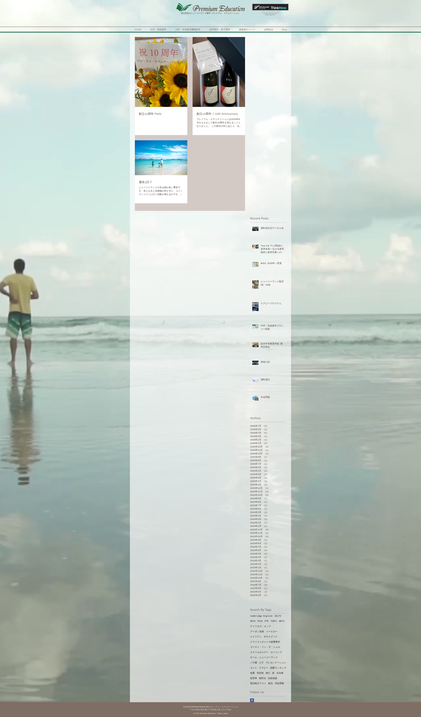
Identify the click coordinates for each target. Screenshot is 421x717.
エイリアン (256, 636)
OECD (252, 621)
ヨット (253, 668)
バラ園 (253, 662)
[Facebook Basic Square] (252, 700)
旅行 (268, 673)
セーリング (276, 652)
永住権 (279, 673)
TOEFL (274, 621)
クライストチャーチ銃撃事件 (265, 642)
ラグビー (263, 668)
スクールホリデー (259, 652)
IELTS (277, 616)
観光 (270, 683)
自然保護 (272, 678)
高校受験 (279, 683)
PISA (260, 621)
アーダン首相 (257, 631)
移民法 (262, 678)
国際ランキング (278, 668)
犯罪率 (253, 678)
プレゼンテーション (276, 662)
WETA (281, 621)
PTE (267, 621)
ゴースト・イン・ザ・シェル (265, 647)
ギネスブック (270, 636)
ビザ (261, 662)
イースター (271, 631)
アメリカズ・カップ (260, 626)
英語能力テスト (258, 683)
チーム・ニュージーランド (264, 657)
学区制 (260, 673)
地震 (252, 673)
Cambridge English (261, 616)
